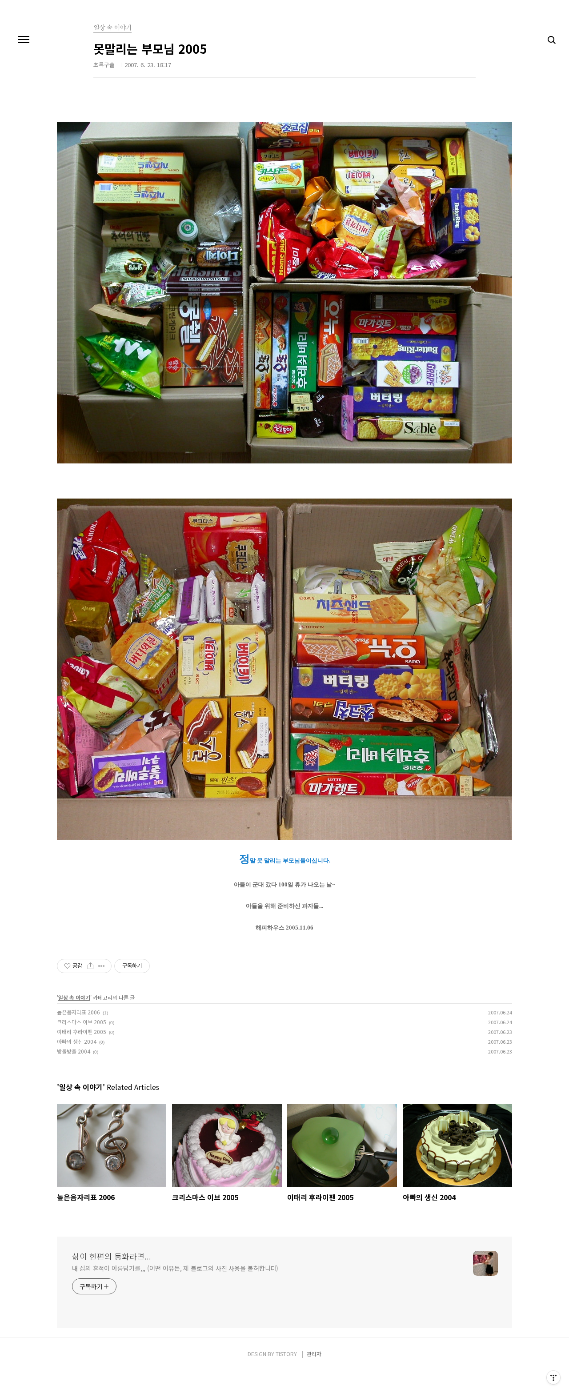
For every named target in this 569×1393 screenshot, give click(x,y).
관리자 (314, 1353)
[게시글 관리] (101, 966)
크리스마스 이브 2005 (81, 1022)
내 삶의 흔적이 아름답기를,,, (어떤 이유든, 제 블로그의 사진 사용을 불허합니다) (175, 1268)
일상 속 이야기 (74, 997)
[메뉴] (23, 40)
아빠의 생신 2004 (76, 1041)
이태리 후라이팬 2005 (81, 1031)
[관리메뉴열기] (553, 1377)
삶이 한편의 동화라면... (111, 1256)
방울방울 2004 (73, 1051)
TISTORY (286, 1353)
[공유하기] (90, 966)
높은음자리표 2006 (78, 1012)
